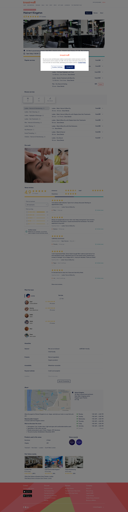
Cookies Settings (57, 67)
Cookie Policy (82, 62)
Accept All (69, 67)
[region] (65, 61)
